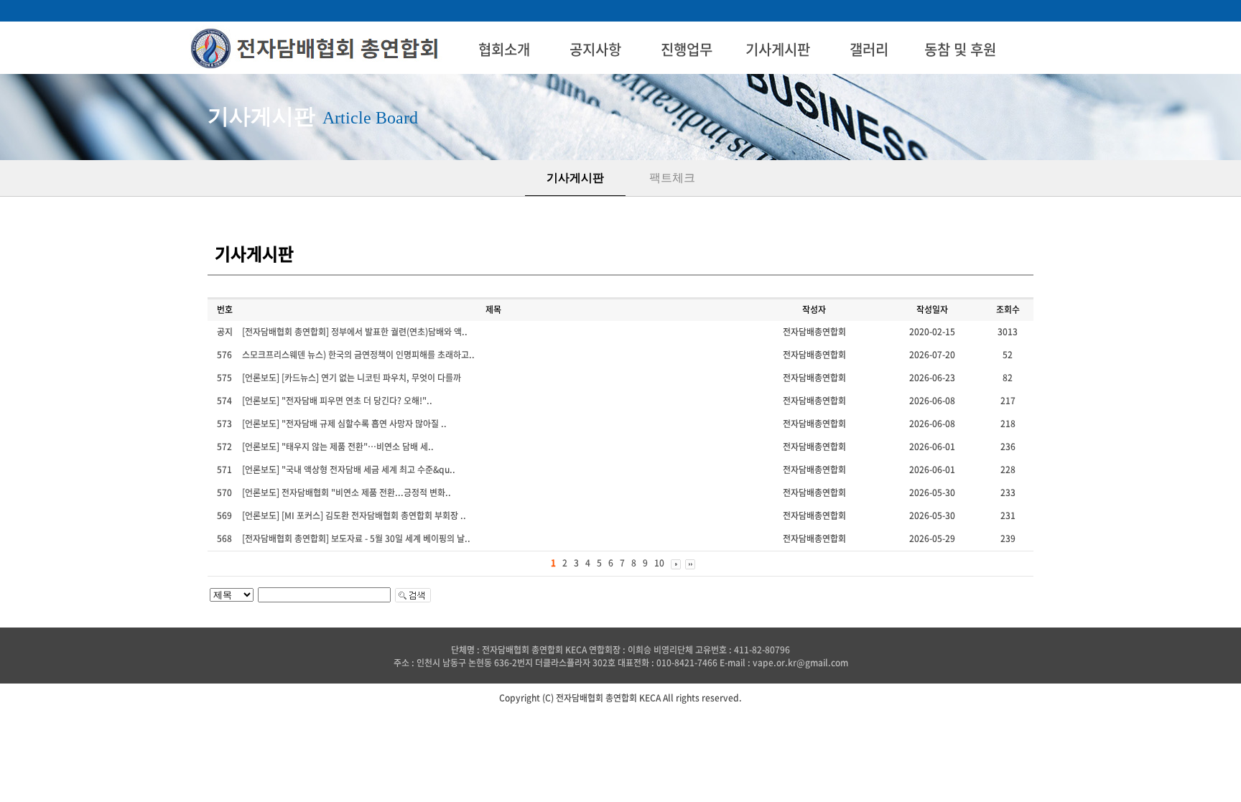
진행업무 (686, 49)
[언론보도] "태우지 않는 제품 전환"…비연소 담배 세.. (338, 446)
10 (659, 562)
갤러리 (869, 49)
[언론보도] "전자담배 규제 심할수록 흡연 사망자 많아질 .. (344, 423)
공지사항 (595, 49)
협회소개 (504, 49)
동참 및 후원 (960, 49)
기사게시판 (777, 49)
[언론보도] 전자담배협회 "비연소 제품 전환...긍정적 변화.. (346, 492)
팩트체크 (672, 178)
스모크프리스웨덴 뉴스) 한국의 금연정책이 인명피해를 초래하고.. (358, 354)
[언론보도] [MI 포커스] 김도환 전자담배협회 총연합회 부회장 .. (354, 515)
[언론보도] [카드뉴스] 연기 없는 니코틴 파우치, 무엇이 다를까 (351, 377)
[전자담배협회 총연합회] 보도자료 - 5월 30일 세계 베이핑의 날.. (356, 538)
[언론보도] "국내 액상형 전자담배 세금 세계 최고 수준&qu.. (348, 469)
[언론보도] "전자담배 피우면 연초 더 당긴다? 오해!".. (337, 400)
